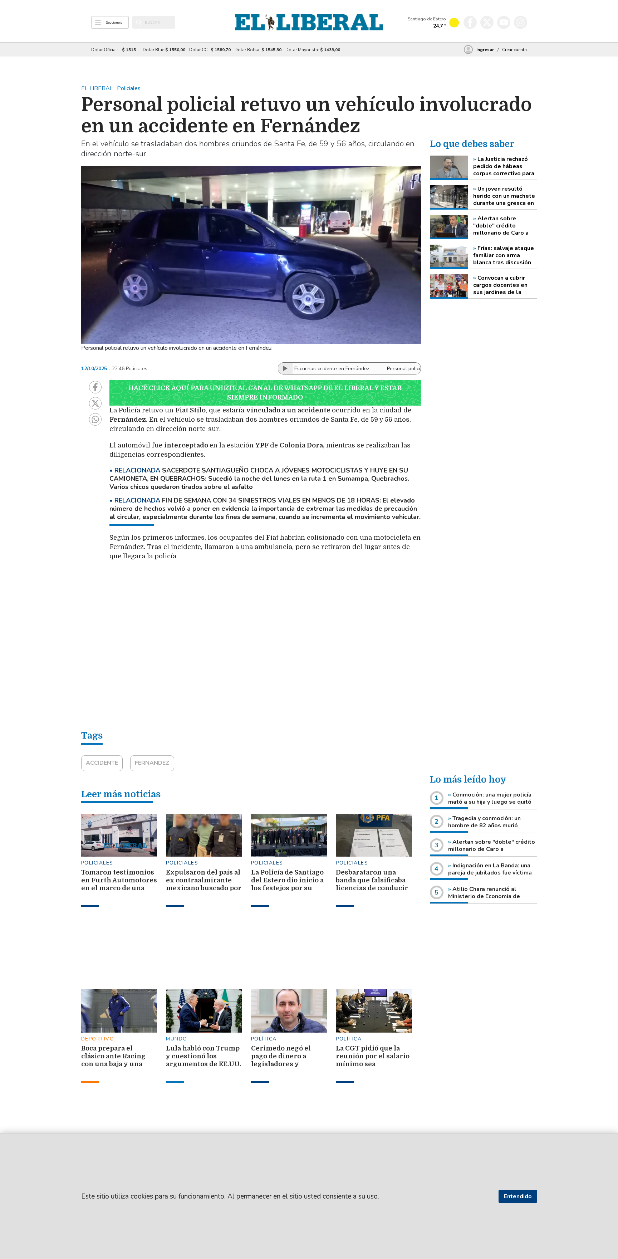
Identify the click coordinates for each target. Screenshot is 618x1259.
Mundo (176, 1038)
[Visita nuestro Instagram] (520, 22)
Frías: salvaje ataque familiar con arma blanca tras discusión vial (503, 255)
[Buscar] (139, 22)
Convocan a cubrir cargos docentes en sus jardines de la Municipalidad (500, 285)
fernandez (152, 763)
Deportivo (97, 1038)
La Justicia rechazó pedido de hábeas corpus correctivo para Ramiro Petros (503, 166)
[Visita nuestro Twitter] (487, 22)
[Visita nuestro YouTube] (503, 22)
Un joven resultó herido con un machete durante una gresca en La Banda (504, 196)
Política (264, 1038)
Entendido (518, 1196)
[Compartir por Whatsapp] (95, 419)
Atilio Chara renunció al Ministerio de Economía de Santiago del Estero (484, 896)
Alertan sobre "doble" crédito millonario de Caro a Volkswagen (501, 225)
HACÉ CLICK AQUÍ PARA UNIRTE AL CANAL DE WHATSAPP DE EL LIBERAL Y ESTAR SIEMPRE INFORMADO (265, 392)
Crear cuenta (514, 50)
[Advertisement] (279, 595)
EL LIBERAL (97, 88)
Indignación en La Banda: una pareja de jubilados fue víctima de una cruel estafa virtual (490, 873)
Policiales (97, 862)
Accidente (102, 763)
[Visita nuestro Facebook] (470, 22)
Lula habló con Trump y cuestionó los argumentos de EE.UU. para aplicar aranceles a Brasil (203, 1064)
